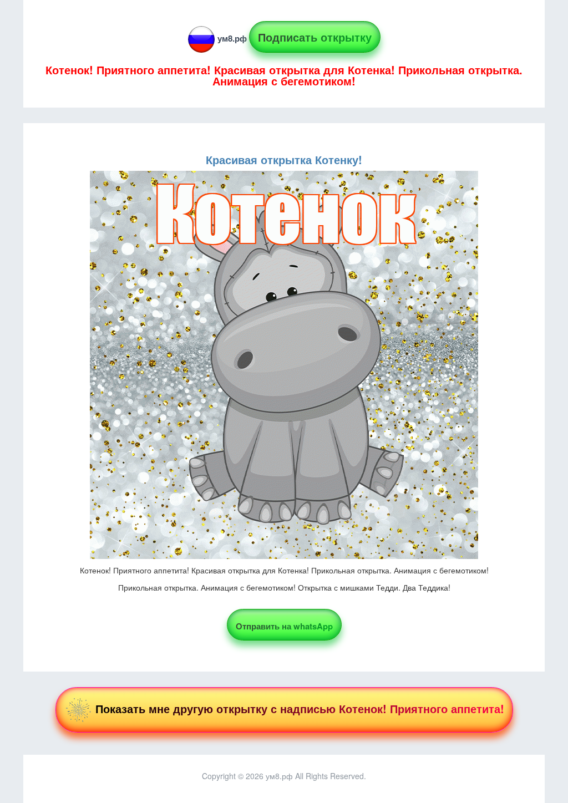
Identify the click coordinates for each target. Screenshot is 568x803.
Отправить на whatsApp (284, 626)
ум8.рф (232, 38)
